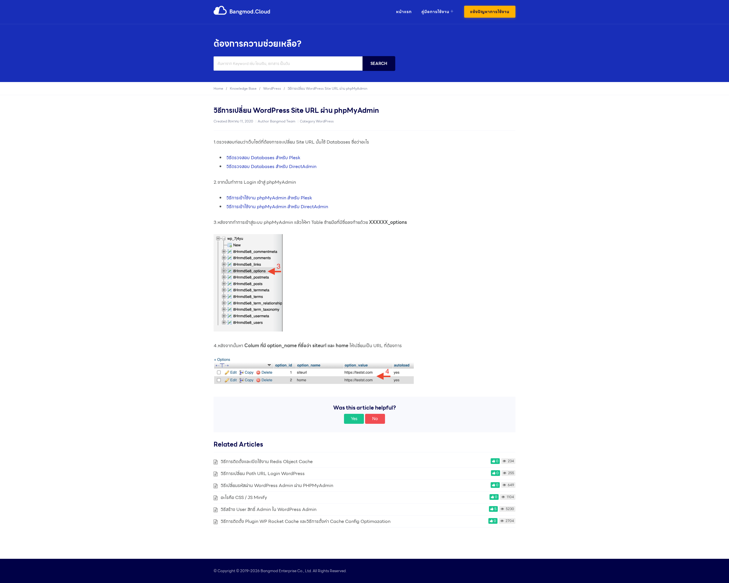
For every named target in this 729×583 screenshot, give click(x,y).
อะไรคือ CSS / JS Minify (244, 497)
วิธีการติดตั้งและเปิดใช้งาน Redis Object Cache (267, 461)
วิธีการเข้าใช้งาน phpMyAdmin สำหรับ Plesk (269, 197)
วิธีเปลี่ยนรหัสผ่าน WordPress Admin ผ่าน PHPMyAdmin (277, 485)
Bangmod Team (282, 121)
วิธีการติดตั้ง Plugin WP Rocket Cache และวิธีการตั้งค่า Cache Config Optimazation (305, 521)
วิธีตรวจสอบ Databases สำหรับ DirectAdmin (271, 166)
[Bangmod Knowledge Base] (242, 13)
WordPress (325, 121)
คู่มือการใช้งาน (435, 12)
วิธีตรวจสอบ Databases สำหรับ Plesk (263, 157)
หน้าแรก (404, 12)
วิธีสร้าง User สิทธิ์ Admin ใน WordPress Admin (268, 509)
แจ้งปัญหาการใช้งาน (489, 12)
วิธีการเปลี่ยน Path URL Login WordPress (263, 473)
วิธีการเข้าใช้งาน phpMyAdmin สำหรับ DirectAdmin (277, 206)
